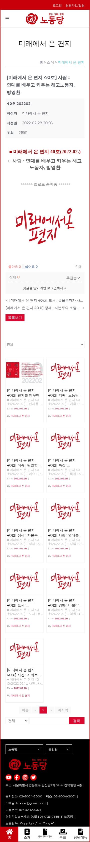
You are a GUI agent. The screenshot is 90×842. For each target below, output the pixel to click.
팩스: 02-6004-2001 (61, 796)
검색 (76, 720)
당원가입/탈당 (75, 5)
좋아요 (14, 266)
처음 (25, 710)
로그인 (57, 5)
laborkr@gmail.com (31, 803)
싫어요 (31, 266)
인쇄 (78, 266)
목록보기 (15, 317)
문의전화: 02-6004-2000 (24, 796)
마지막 (63, 710)
